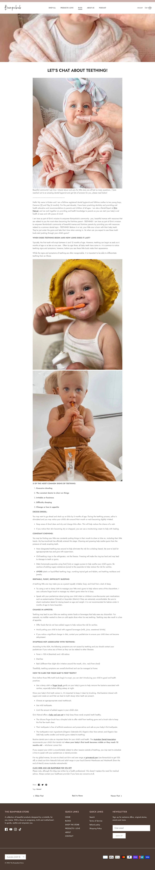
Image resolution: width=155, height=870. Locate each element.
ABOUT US (90, 8)
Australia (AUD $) (13, 857)
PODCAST (102, 8)
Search (92, 817)
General (38, 789)
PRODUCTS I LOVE (67, 8)
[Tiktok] (20, 829)
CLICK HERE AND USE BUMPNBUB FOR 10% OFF (52, 768)
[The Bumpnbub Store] (13, 7)
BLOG (80, 8)
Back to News (77, 795)
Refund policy (94, 824)
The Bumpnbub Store (16, 863)
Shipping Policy (95, 828)
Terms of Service (95, 820)
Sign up (119, 836)
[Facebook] (6, 829)
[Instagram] (15, 829)
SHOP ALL (52, 8)
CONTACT (69, 836)
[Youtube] (10, 829)
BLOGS (68, 820)
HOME (67, 817)
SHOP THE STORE (72, 824)
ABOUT (68, 832)
